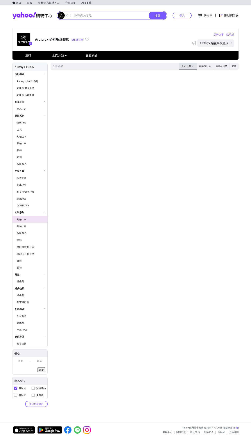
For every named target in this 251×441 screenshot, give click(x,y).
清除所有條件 (36, 404)
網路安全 (209, 432)
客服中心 (167, 432)
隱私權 (221, 432)
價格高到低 (221, 66)
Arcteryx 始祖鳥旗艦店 (214, 43)
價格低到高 (205, 66)
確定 (41, 369)
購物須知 (195, 432)
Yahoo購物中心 (32, 15)
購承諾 (230, 34)
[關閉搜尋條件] (67, 15)
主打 (28, 55)
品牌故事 (219, 34)
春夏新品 (91, 55)
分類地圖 (234, 432)
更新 (235, 427)
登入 (182, 15)
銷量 (234, 66)
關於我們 (181, 432)
